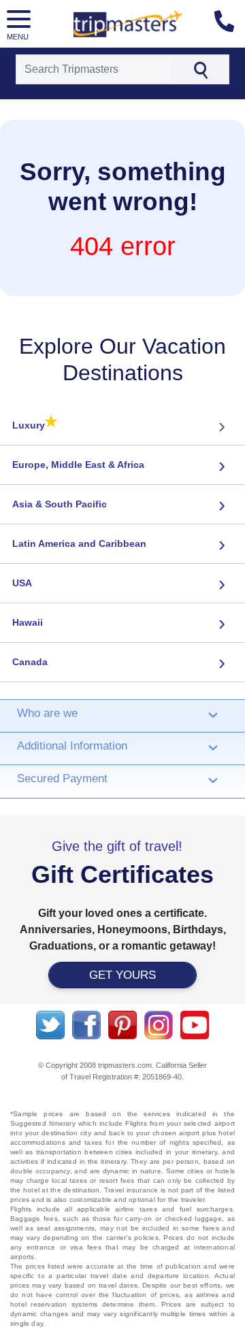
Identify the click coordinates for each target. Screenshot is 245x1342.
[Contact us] (229, 23)
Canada (30, 661)
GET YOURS (122, 975)
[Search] (200, 69)
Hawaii (27, 622)
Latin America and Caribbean (79, 543)
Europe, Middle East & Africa (78, 464)
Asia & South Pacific (59, 504)
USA (22, 582)
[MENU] (20, 21)
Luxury (35, 424)
